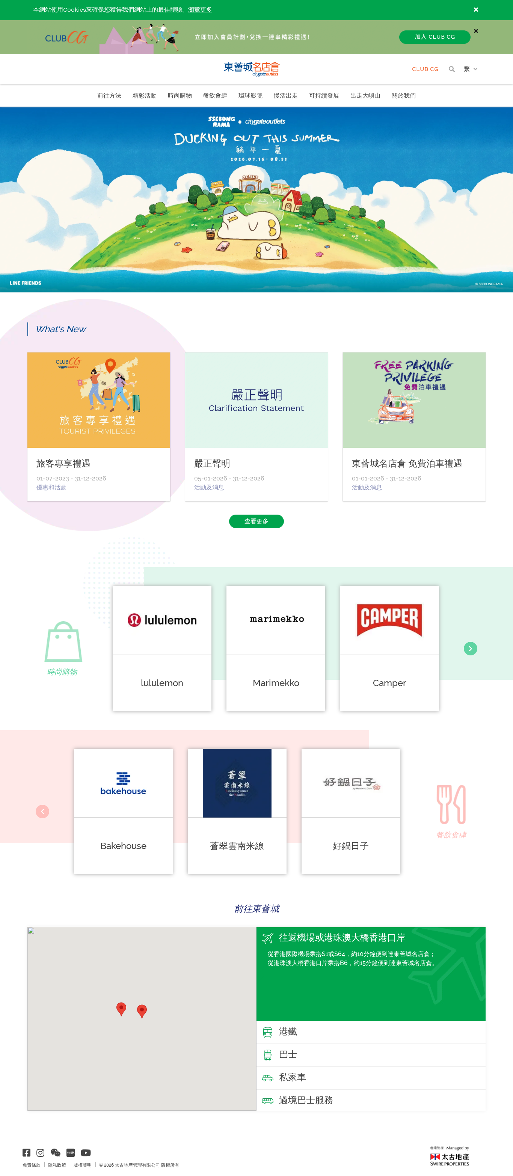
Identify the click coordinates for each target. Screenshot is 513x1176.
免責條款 (32, 1165)
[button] (142, 1011)
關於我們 (404, 96)
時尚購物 (180, 96)
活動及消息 (209, 487)
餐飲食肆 (215, 96)
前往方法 (109, 96)
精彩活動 (145, 96)
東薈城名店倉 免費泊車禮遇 (407, 463)
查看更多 (256, 521)
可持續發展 (324, 96)
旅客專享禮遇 (63, 463)
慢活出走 (286, 96)
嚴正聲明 (212, 463)
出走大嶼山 (365, 96)
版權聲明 (83, 1165)
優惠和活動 (51, 487)
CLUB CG (425, 69)
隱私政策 (57, 1165)
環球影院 (250, 96)
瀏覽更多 (200, 10)
